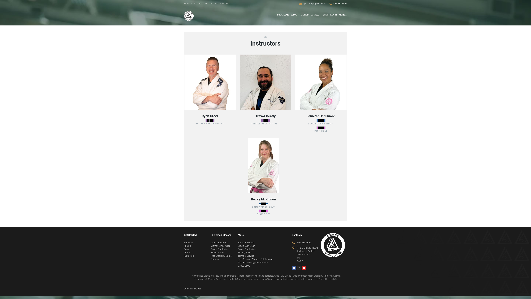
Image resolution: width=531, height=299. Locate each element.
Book (186, 249)
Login (333, 14)
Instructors (189, 256)
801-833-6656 (340, 3)
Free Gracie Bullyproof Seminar (253, 262)
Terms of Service (246, 242)
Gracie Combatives (220, 249)
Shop (325, 14)
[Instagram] (299, 268)
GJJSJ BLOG (244, 266)
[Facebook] (294, 268)
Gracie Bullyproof (219, 242)
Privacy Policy (245, 252)
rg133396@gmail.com (314, 3)
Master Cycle (217, 252)
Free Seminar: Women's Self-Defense (255, 259)
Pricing (187, 246)
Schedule (188, 242)
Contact (316, 14)
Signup (304, 14)
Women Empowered (220, 246)
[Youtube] (304, 268)
